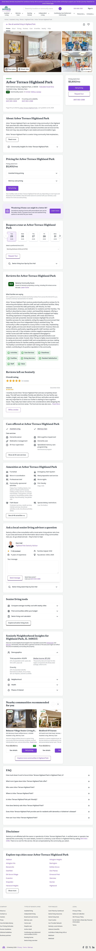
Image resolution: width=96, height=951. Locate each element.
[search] (60, 9)
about (14, 28)
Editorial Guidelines (6, 932)
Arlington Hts (10, 863)
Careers (2, 917)
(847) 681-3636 (11, 101)
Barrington (53, 863)
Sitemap (30, 947)
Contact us (3, 914)
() (27, 92)
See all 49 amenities (15, 515)
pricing (19, 28)
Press (1, 920)
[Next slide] (60, 236)
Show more (12, 890)
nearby (44, 28)
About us (2, 911)
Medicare (51, 935)
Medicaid (51, 938)
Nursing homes (28, 937)
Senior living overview (30, 940)
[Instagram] (87, 947)
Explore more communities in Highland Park (32, 758)
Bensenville (10, 867)
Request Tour (13, 256)
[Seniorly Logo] (6, 8)
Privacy (19, 947)
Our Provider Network (55, 923)
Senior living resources (55, 914)
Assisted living (28, 911)
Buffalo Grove (54, 867)
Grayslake (9, 882)
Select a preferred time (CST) (15, 245)
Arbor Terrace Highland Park (28, 108)
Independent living (30, 914)
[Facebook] (83, 947)
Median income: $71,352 (41, 658)
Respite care (28, 926)
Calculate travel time (46, 87)
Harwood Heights (12, 885)
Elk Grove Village (12, 874)
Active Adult (28, 929)
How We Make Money (6, 923)
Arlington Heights (56, 859)
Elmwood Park (55, 874)
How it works (52, 920)
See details (13, 750)
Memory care (28, 920)
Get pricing (12, 188)
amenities (37, 28)
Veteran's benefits (53, 929)
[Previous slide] (6, 236)
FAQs (49, 28)
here (52, 3)
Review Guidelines (5, 929)
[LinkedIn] (93, 947)
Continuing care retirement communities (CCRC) (32, 933)
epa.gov (8, 644)
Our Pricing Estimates (6, 926)
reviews (25, 28)
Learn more (55, 211)
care (31, 28)
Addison (9, 859)
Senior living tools (53, 917)
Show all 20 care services (17, 455)
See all (21, 24)
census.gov (50, 643)
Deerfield (9, 871)
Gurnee (52, 882)
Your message (12, 559)
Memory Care (42, 429)
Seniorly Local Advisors (55, 926)
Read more (12, 139)
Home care (27, 923)
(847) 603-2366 (27, 101)
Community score (16, 92)
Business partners (5, 935)
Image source (9, 32)
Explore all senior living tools (18, 623)
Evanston (9, 878)
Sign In (90, 8)
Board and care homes (31, 917)
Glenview (53, 878)
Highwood (53, 885)
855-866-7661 (78, 8)
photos (8, 28)
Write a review (13, 410)
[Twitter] (90, 947)
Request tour (79, 94)
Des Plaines (54, 871)
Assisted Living (15, 429)
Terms (25, 947)
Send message (15, 578)
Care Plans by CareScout (56, 911)
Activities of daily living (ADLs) (57, 932)
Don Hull (19, 543)
